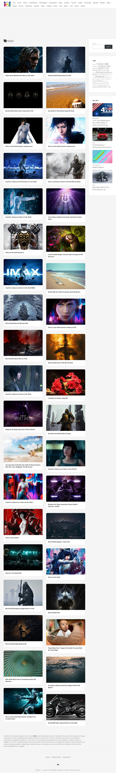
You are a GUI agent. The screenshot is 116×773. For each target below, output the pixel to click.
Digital (80, 3)
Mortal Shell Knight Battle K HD (15, 644)
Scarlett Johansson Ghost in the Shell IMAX (20, 288)
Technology (87, 3)
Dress (106, 77)
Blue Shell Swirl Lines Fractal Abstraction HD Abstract (20, 680)
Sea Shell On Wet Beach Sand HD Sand (61, 111)
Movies (21, 6)
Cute (60, 6)
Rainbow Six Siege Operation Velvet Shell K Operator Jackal (62, 505)
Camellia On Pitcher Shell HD (58, 398)
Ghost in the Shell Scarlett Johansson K (18, 146)
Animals (36, 6)
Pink (99, 83)
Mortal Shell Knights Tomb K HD (59, 542)
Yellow (109, 87)
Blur (97, 74)
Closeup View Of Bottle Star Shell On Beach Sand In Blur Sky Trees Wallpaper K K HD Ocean (22, 466)
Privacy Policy (56, 757)
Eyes (93, 79)
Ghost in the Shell (54, 577)
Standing (94, 85)
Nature (15, 6)
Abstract (95, 3)
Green (94, 81)
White (100, 87)
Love (71, 6)
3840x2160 (103, 68)
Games (25, 3)
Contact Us (66, 757)
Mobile (99, 81)
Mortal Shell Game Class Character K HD (19, 111)
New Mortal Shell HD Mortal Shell (59, 433)
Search (94, 43)
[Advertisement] (58, 21)
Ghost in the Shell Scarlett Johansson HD (62, 327)
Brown (100, 74)
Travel (19, 3)
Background (102, 72)
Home (48, 757)
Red (105, 83)
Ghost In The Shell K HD (13, 573)
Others (83, 6)
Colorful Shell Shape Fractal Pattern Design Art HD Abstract (65, 256)
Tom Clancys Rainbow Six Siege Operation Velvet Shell (65, 218)
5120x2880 (96, 70)
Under (105, 85)
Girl (108, 79)
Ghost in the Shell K (12, 538)
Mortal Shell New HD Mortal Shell (16, 323)
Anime (55, 6)
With (105, 87)
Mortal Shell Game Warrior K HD (16, 359)
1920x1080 (102, 64)
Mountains (105, 81)
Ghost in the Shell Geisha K (14, 252)
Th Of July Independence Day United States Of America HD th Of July (101, 123)
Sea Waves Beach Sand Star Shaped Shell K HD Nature (64, 686)
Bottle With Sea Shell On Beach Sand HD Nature (64, 292)
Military (102, 3)
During (110, 77)
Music (66, 6)
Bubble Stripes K (98, 167)
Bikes (60, 3)
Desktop (99, 76)
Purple (101, 83)
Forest (101, 79)
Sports (77, 6)
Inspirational (53, 3)
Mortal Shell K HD (54, 613)
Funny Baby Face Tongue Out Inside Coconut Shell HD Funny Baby (65, 649)
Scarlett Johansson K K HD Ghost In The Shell (21, 182)
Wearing (95, 87)
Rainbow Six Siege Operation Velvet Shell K (20, 429)
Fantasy (49, 6)
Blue (94, 74)
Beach (43, 6)
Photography (43, 3)
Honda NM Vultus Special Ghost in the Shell (62, 723)
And (107, 70)
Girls (110, 79)
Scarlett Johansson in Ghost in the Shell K (62, 469)
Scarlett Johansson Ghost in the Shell (18, 217)
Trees (101, 85)
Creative (66, 3)
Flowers (73, 3)
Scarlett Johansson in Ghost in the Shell (19, 502)
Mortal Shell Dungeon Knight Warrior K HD (19, 608)
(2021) (94, 64)
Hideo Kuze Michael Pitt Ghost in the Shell (19, 75)
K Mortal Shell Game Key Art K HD (59, 75)
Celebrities (28, 6)
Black (108, 3)
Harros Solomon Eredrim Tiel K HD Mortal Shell (64, 182)
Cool (111, 74)
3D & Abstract (96, 165)
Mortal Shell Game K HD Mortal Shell (60, 363)
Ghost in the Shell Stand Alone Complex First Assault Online (20, 718)
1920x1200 (95, 67)
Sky (107, 83)
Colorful (107, 74)
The (98, 85)
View (108, 85)
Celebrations (33, 3)
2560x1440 (104, 66)
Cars (14, 3)
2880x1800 (95, 68)
